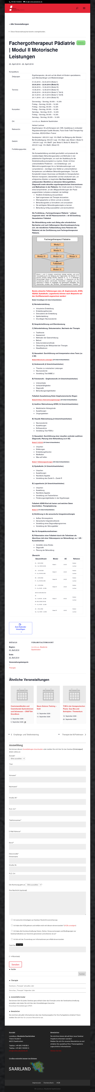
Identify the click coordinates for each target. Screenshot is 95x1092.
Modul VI (35, 510)
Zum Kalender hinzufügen (20, 628)
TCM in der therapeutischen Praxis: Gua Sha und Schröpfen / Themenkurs (74, 708)
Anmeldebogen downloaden (33, 749)
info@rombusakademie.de (18, 1051)
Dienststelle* (14, 854)
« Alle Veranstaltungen (19, 24)
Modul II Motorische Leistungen (42, 360)
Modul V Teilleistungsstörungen (42, 462)
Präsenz (81, 43)
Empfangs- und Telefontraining (26, 734)
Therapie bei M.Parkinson (73, 734)
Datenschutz (49, 1083)
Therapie (12, 668)
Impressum (36, 1083)
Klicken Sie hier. (56, 1051)
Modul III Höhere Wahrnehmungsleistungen (46, 400)
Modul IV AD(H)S (37, 442)
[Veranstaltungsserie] (25, 722)
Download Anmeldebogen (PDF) (20, 1006)
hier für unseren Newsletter (31, 1017)
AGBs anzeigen (70, 925)
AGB (58, 1083)
